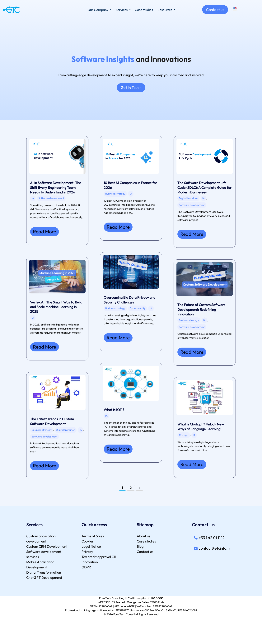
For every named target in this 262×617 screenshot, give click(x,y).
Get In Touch (131, 87)
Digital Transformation (43, 572)
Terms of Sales (93, 536)
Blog (140, 546)
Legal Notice (91, 546)
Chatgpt (184, 434)
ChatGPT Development (44, 577)
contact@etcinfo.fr (214, 548)
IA (33, 198)
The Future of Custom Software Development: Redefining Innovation (201, 309)
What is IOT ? (114, 409)
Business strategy (42, 429)
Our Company (97, 10)
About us (143, 536)
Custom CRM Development (47, 546)
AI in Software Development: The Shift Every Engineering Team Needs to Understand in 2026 (55, 187)
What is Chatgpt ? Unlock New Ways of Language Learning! (200, 426)
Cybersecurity (137, 308)
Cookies (88, 541)
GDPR (86, 567)
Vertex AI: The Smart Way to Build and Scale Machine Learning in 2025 (56, 307)
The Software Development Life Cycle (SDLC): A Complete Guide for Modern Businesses (204, 187)
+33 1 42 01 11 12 (212, 537)
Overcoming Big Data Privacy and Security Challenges (129, 299)
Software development (51, 198)
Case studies (144, 10)
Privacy (87, 551)
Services (122, 10)
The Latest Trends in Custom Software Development (52, 421)
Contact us (215, 9)
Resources (164, 10)
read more (44, 232)
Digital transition (65, 429)
